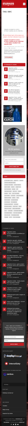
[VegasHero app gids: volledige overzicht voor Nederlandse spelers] (6, 76)
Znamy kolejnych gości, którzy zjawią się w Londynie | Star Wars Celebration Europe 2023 (14, 42)
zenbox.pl (21, 422)
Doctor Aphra (8, 189)
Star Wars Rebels (8, 212)
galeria (13, 189)
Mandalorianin (8, 197)
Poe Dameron (14, 202)
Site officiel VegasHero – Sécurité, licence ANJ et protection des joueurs (14, 91)
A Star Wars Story (9, 180)
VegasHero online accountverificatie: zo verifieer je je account (16, 69)
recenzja (16, 204)
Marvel (13, 197)
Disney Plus (18, 186)
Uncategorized (17, 71)
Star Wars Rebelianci (18, 210)
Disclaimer (6, 422)
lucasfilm (13, 195)
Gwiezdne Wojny (8, 191)
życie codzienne (16, 217)
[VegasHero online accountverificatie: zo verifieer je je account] (6, 69)
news (18, 197)
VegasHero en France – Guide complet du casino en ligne (14, 288)
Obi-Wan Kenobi (14, 199)
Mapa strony (6, 409)
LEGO (10, 193)
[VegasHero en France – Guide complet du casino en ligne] (4, 289)
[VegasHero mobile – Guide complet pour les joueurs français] (4, 282)
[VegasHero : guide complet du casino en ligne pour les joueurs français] (6, 84)
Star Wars (10, 210)
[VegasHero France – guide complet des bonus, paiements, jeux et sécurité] (4, 273)
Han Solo (15, 191)
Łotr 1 (10, 217)
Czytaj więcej (8, 57)
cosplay (21, 180)
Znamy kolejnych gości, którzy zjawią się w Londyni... (13, 30)
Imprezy (5, 48)
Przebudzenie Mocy (9, 204)
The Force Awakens (17, 212)
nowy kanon (7, 199)
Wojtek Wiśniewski (10, 46)
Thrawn (6, 217)
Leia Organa (7, 195)
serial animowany (16, 208)
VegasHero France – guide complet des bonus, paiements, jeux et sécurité (15, 274)
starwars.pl (19, 419)
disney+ (13, 186)
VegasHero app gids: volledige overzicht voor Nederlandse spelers (15, 77)
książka (6, 193)
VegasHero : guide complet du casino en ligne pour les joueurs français (15, 84)
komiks (19, 191)
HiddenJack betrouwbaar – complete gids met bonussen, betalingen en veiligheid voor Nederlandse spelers (14, 311)
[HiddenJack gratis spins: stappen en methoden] (4, 295)
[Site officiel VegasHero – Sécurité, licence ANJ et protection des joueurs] (6, 91)
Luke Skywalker (19, 195)
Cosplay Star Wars (9, 184)
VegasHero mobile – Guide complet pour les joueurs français (16, 281)
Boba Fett (16, 180)
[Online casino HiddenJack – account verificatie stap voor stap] (4, 302)
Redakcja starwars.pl (8, 393)
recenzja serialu (8, 206)
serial (20, 206)
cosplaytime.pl (17, 184)
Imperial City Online (8, 413)
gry (17, 189)
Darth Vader (7, 186)
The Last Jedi (7, 215)
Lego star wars (15, 193)
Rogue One (15, 206)
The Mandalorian (15, 215)
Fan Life (22, 46)
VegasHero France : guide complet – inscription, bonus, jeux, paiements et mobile (15, 98)
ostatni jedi (7, 202)
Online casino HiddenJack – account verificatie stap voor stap (16, 302)
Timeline (5, 405)
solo (6, 210)
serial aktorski (8, 208)
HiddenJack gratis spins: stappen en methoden (16, 295)
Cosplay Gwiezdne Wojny (10, 182)
